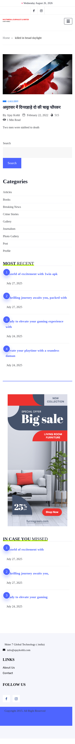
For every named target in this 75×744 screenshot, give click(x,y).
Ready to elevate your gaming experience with (34, 323)
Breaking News (12, 206)
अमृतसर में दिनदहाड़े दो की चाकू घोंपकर (32, 107)
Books (6, 199)
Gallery (7, 221)
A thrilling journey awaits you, (27, 573)
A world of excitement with (25, 549)
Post (5, 243)
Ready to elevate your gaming (27, 597)
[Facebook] (34, 10)
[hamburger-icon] (68, 21)
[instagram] (41, 10)
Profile (7, 250)
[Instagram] (16, 698)
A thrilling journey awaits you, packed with (36, 297)
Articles (7, 192)
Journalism (9, 228)
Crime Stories (11, 214)
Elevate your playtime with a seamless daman (32, 353)
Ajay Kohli (13, 115)
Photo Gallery (11, 236)
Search (7, 143)
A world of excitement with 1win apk (32, 274)
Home (6, 37)
